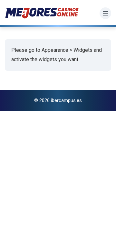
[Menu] (105, 13)
